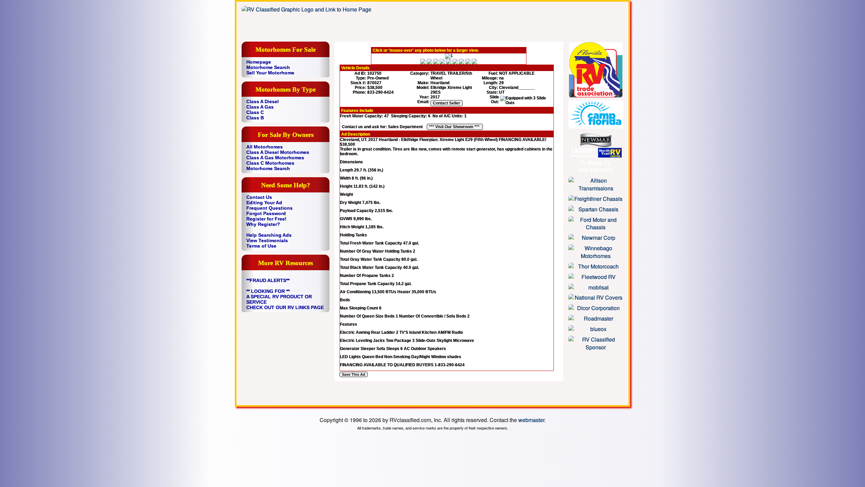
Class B (255, 117)
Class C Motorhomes (270, 163)
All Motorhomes (264, 146)
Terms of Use (261, 246)
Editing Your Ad (264, 202)
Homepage (258, 62)
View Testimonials (267, 240)
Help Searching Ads (269, 235)
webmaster (531, 420)
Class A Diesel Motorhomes (277, 152)
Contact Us (259, 197)
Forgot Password (266, 213)
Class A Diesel (262, 101)
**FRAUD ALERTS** (268, 280)
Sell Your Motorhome (270, 72)
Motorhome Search (268, 67)
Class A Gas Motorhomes (275, 157)
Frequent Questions (269, 208)
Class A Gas (260, 107)
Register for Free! (266, 219)
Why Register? (263, 224)
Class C (255, 112)
